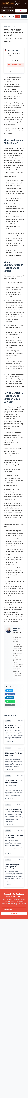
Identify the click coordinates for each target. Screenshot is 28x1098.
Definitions (14, 26)
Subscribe (14, 913)
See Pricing (21, 11)
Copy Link (11, 704)
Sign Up (24, 16)
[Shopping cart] (13, 16)
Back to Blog (7, 26)
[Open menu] (9, 16)
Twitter (10, 690)
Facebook (11, 694)
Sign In (17, 16)
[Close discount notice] (25, 3)
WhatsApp (11, 701)
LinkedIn (10, 697)
